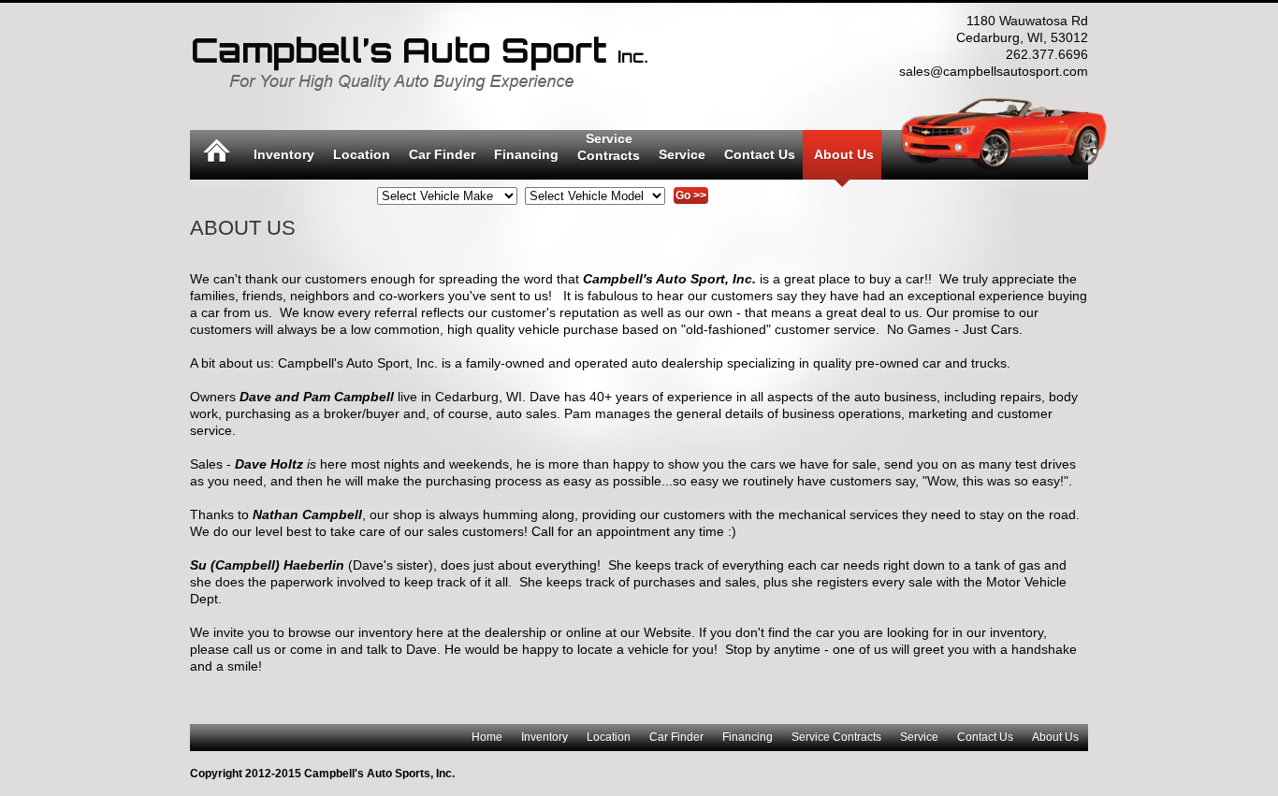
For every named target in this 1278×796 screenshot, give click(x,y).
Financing (526, 154)
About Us (844, 154)
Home (487, 737)
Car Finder (442, 154)
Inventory (284, 154)
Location (361, 154)
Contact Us (759, 154)
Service (682, 154)
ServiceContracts (608, 147)
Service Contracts (836, 737)
